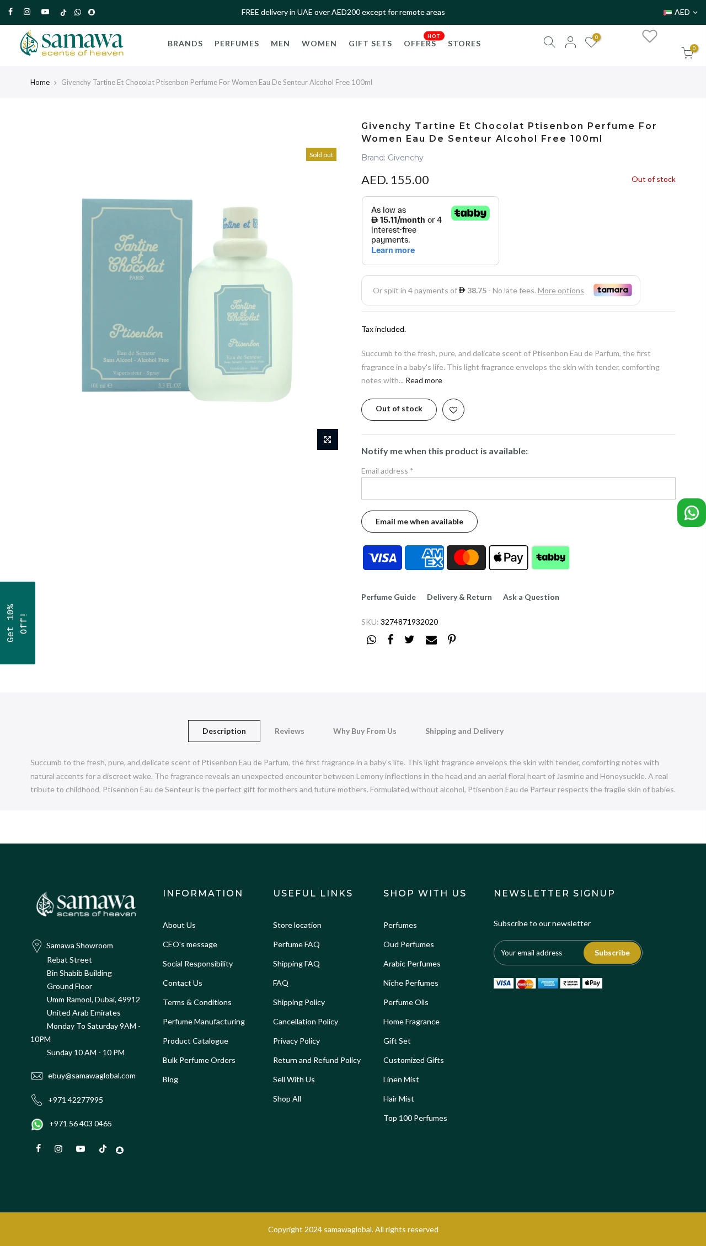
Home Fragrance (411, 1021)
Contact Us (182, 982)
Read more (423, 380)
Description (224, 730)
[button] (17, 623)
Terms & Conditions (197, 1002)
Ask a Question (531, 596)
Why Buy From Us (365, 730)
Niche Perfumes (410, 982)
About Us (179, 925)
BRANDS (185, 43)
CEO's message (190, 944)
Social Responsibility (198, 963)
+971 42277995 (75, 1099)
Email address (387, 470)
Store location (297, 925)
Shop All (287, 1098)
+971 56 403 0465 (80, 1123)
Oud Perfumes (408, 944)
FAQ (280, 982)
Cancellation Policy (305, 1021)
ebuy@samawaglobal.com (92, 1075)
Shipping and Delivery (464, 730)
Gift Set (397, 1040)
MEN (280, 43)
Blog (170, 1079)
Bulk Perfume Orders (199, 1060)
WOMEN (319, 43)
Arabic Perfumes (412, 963)
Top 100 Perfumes (415, 1118)
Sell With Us (294, 1079)
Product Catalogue (195, 1040)
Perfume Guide (388, 596)
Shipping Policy (299, 1002)
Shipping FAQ (296, 963)
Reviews (289, 730)
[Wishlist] (649, 36)
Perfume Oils (406, 1002)
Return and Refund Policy (317, 1060)
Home (40, 82)
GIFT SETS (370, 43)
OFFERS (422, 40)
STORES (464, 43)
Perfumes (400, 925)
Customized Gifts (413, 1060)
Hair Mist (398, 1098)
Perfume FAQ (296, 944)
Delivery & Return (459, 596)
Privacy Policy (296, 1040)
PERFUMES (237, 43)
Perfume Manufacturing (204, 1021)
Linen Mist (401, 1079)
